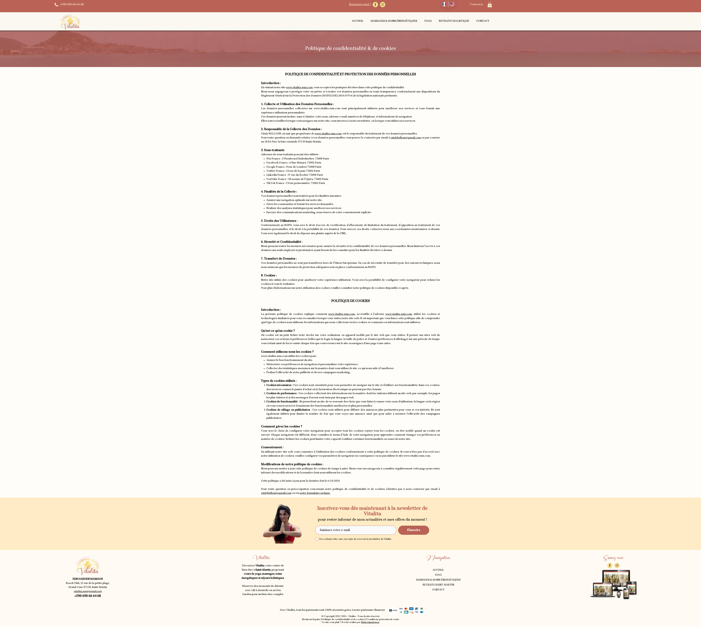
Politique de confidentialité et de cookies (343, 619)
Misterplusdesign (370, 622)
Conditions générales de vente (383, 619)
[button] (489, 4)
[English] (452, 4)
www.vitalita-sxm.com (299, 87)
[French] (444, 4)
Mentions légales (311, 619)
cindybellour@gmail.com (405, 137)
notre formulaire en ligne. (315, 493)
